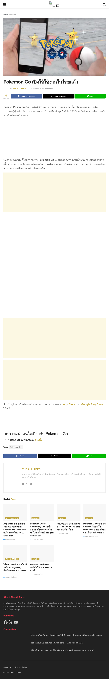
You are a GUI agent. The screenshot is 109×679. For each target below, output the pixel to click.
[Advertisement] (54, 192)
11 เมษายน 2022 (63, 533)
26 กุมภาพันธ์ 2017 (11, 577)
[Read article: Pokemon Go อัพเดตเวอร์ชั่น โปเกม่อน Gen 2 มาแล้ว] (42, 553)
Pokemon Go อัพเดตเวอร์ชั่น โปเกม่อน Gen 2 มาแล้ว (41, 567)
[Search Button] (104, 4)
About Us (7, 667)
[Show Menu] (4, 4)
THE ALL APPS (19, 88)
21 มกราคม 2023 (10, 539)
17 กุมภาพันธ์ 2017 (37, 574)
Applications (12, 518)
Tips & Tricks (12, 559)
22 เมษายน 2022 (37, 539)
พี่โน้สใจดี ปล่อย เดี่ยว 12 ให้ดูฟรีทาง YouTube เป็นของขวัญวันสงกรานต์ (62, 650)
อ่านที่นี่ (38, 439)
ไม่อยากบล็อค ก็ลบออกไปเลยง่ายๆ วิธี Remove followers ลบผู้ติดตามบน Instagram (66, 635)
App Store (69, 404)
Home (5, 14)
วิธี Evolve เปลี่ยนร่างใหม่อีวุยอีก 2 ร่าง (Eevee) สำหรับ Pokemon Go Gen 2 (15, 569)
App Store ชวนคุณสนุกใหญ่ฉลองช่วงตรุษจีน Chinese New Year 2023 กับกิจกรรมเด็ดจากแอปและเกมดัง (14, 529)
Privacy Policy (21, 667)
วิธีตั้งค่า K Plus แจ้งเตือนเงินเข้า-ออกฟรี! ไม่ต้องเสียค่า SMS (57, 642)
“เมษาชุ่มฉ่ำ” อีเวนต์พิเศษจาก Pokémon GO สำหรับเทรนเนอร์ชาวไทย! (68, 526)
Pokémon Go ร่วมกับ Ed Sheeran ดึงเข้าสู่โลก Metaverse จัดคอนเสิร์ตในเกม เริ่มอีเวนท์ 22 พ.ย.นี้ (95, 528)
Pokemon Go (16, 447)
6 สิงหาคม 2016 (37, 88)
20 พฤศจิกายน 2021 (91, 536)
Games (13, 14)
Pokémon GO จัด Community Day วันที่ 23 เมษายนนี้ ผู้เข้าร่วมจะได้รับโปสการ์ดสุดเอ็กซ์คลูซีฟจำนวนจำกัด (42, 529)
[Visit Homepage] (54, 4)
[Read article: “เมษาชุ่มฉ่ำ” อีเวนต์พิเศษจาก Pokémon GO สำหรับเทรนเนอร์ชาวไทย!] (68, 512)
